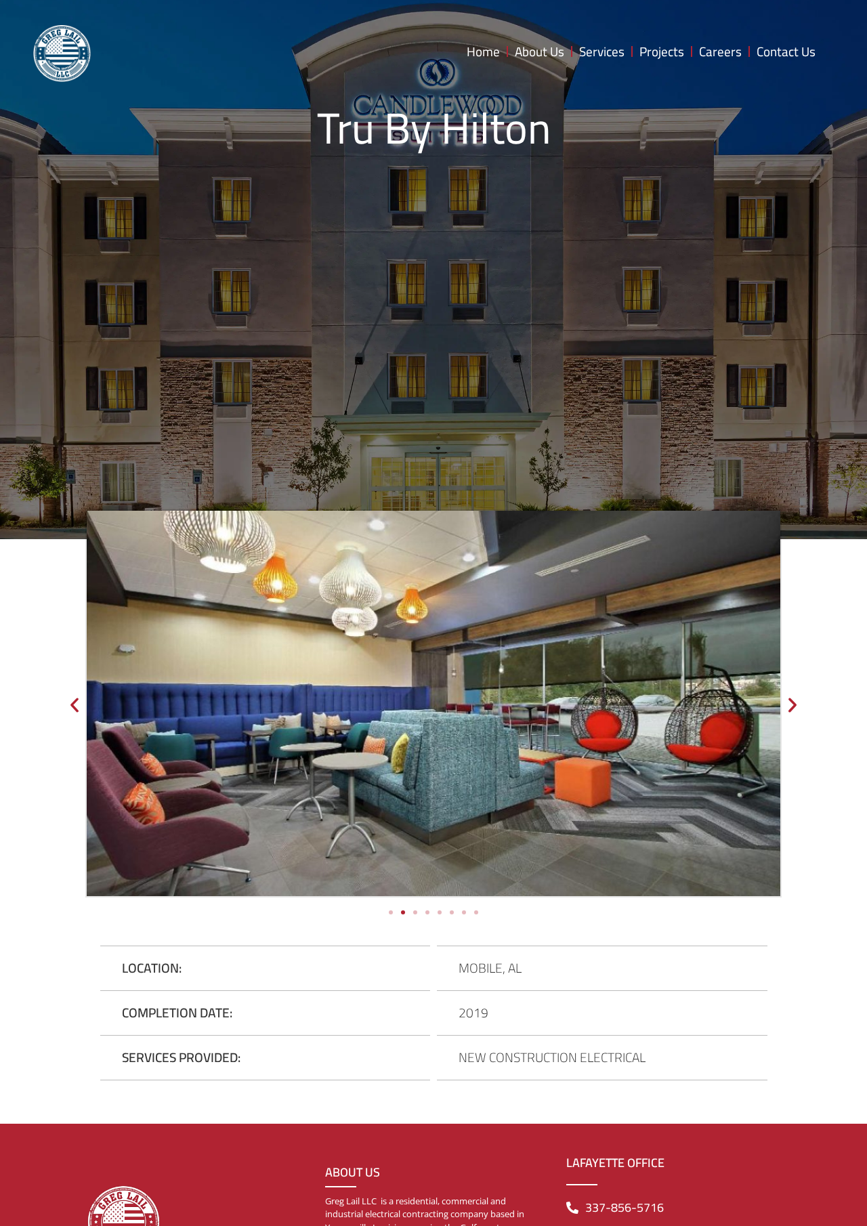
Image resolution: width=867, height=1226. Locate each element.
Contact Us (786, 51)
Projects (661, 51)
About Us (539, 51)
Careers (720, 51)
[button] (74, 705)
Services (602, 51)
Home (483, 51)
